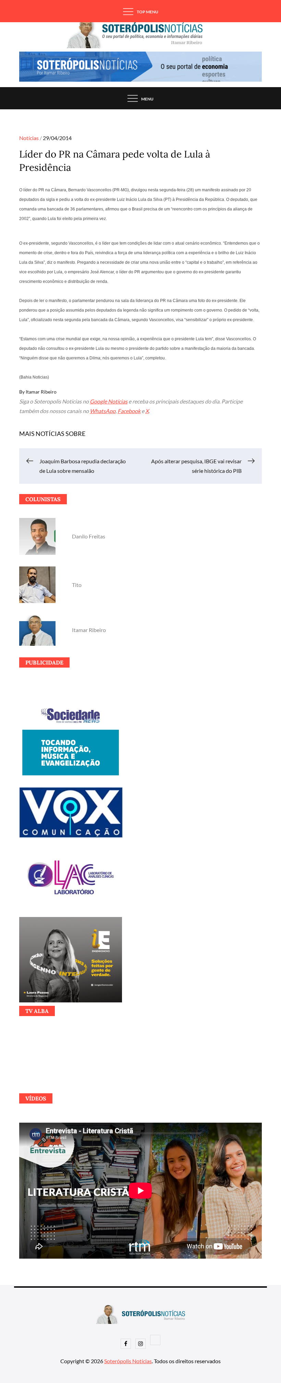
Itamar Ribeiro (41, 392)
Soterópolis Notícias (128, 1361)
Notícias (29, 138)
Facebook (129, 411)
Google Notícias (108, 401)
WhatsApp (102, 411)
